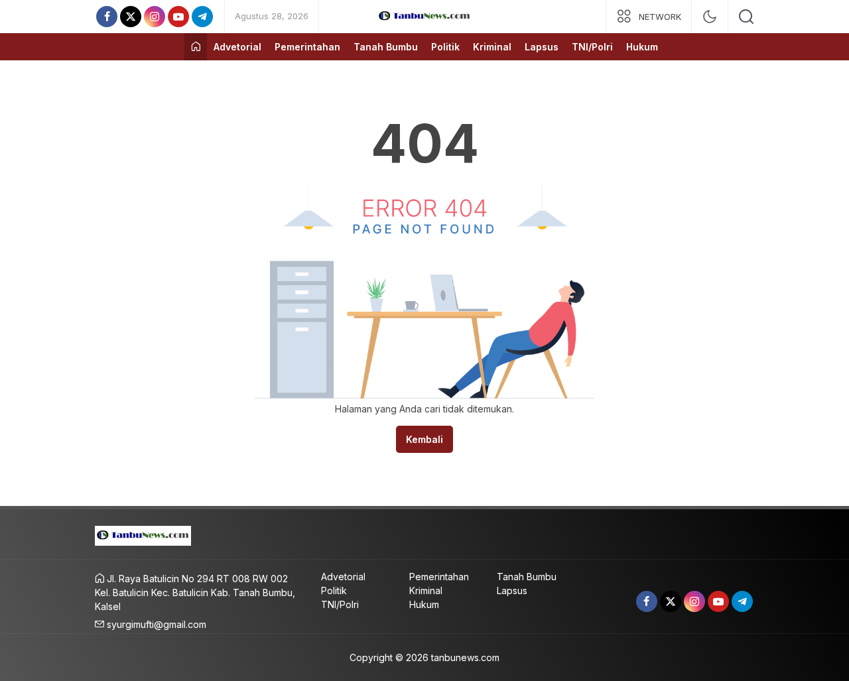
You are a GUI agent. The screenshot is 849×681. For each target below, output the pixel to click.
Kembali (424, 439)
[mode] (710, 16)
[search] (746, 16)
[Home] (195, 46)
